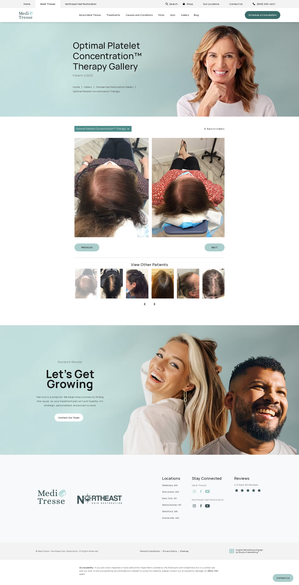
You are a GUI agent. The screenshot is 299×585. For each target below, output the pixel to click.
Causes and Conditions (139, 15)
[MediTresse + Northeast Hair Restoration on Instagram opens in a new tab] (194, 491)
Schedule (263, 14)
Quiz (173, 15)
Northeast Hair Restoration (81, 4)
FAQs (161, 15)
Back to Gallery (215, 129)
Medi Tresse (47, 4)
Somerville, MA (170, 518)
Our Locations (211, 4)
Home (27, 4)
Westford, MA (170, 511)
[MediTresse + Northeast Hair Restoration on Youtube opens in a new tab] (207, 491)
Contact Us (236, 4)
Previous (87, 247)
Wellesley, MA (170, 485)
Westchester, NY (172, 504)
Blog (196, 15)
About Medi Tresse (90, 15)
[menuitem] (194, 491)
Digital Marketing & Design (249, 551)
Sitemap (184, 551)
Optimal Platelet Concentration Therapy (96, 91)
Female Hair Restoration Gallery (114, 87)
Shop (190, 4)
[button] (173, 4)
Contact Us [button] (283, 578)
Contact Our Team (69, 417)
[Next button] (154, 304)
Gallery (185, 15)
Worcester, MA (170, 491)
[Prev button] (144, 304)
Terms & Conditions (150, 551)
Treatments (113, 15)
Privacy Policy (170, 551)
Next (214, 247)
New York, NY (169, 498)
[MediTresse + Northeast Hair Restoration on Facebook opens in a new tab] (200, 491)
